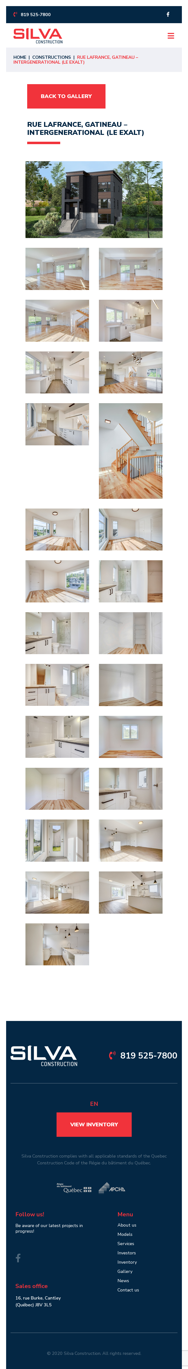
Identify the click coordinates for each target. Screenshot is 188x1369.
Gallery (125, 1271)
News (123, 1281)
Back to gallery (66, 96)
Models (125, 1234)
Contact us (128, 1290)
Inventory (127, 1262)
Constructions (51, 57)
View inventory (94, 1124)
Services (126, 1244)
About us (127, 1225)
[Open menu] (171, 36)
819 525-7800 (36, 15)
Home (19, 57)
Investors (127, 1253)
